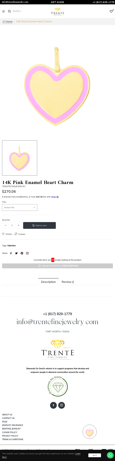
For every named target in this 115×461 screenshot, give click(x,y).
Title (4, 202)
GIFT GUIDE (57, 2)
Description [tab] (48, 282)
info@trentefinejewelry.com (15, 2)
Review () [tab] (68, 282)
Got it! (95, 455)
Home (8, 21)
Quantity (6, 220)
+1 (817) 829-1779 (103, 2)
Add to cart (41, 225)
